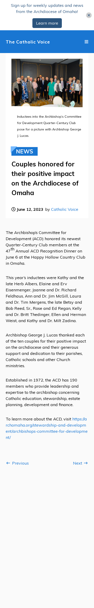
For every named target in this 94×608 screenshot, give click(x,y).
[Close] (89, 15)
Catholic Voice (64, 209)
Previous (20, 463)
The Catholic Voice (28, 42)
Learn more (47, 23)
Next (78, 463)
